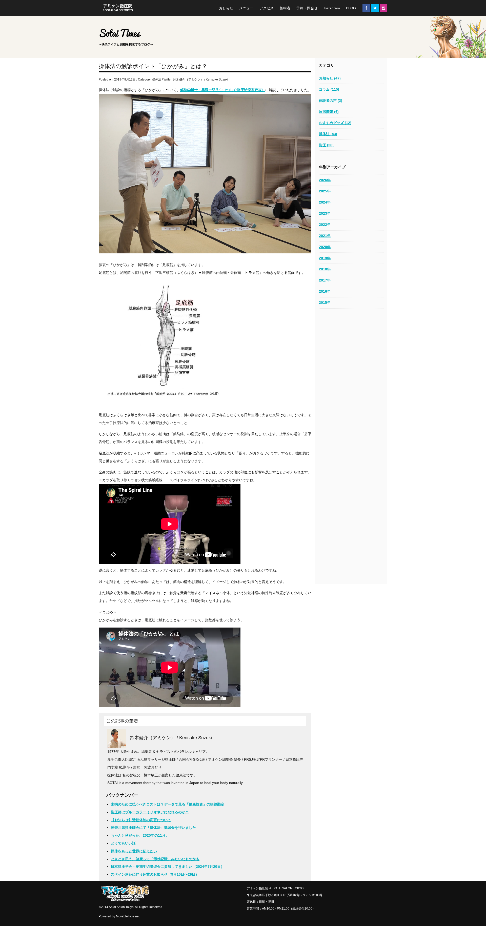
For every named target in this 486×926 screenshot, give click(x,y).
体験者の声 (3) (330, 100)
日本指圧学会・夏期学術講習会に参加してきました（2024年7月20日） (167, 866)
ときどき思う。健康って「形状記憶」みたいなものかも (155, 859)
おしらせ (226, 8)
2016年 (325, 291)
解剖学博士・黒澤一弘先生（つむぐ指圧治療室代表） (222, 90)
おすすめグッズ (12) (335, 123)
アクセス (266, 8)
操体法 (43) (328, 134)
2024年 (325, 202)
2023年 (325, 213)
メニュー (246, 8)
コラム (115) (329, 89)
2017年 (325, 280)
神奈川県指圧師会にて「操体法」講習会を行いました (153, 828)
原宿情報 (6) (329, 112)
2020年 (325, 247)
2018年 (325, 269)
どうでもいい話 (123, 843)
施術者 (285, 8)
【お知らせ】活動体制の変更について (141, 820)
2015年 (325, 302)
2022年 (325, 225)
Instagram (332, 8)
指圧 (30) (326, 145)
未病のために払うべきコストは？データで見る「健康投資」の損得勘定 (167, 804)
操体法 (156, 79)
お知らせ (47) (330, 78)
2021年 (325, 236)
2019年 (325, 258)
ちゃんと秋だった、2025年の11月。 (140, 835)
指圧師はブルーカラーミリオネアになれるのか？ (150, 812)
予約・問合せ (307, 8)
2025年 (325, 191)
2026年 (325, 180)
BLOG (351, 8)
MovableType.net (127, 916)
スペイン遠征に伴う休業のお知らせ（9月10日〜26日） (155, 874)
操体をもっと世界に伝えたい (134, 851)
